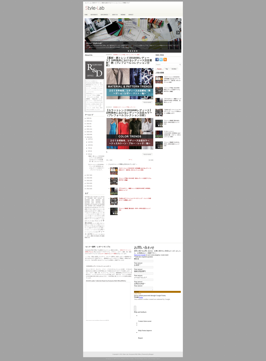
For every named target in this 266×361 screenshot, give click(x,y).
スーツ (93, 215)
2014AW (90, 198)
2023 (88, 123)
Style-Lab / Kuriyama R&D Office (132, 354)
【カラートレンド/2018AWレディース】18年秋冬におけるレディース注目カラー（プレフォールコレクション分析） (129, 113)
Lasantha (131, 358)
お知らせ (87, 211)
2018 (88, 137)
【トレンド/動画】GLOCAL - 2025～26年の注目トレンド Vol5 (172, 144)
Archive (174, 69)
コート (90, 212)
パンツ (95, 225)
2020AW (98, 205)
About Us (115, 14)
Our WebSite (94, 14)
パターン (101, 223)
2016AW (87, 201)
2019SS (90, 205)
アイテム (101, 207)
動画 (97, 236)
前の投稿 (151, 160)
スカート (99, 215)
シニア (86, 214)
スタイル (87, 217)
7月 (89, 148)
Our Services (105, 14)
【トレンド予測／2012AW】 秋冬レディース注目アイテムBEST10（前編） (172, 89)
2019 (88, 134)
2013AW (95, 196)
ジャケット (93, 214)
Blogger (151, 354)
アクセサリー (99, 209)
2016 (88, 178)
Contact (130, 14)
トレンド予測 (121, 54)
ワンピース (96, 234)
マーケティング (95, 228)
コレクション (99, 212)
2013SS (102, 196)
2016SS (98, 201)
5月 (89, 154)
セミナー (101, 217)
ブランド (88, 226)
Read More (147, 102)
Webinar (123, 14)
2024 (88, 121)
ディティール (91, 218)
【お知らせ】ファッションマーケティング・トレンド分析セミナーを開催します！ (172, 111)
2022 (88, 126)
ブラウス (102, 225)
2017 (88, 175)
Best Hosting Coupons (154, 358)
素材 (92, 236)
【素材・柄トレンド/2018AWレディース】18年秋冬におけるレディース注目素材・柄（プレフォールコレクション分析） (129, 62)
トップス (101, 218)
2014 (88, 183)
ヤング (92, 232)
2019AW (102, 204)
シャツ (101, 214)
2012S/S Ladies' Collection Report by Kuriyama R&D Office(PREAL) (106, 281)
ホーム (130, 159)
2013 (88, 186)
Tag (167, 69)
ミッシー (91, 229)
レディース (133, 54)
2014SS (100, 198)
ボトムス (96, 226)
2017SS (98, 203)
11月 (89, 142)
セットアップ (94, 217)
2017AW (87, 203)
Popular (159, 69)
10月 (89, 145)
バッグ (89, 225)
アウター (90, 209)
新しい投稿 (109, 160)
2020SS (87, 207)
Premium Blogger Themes (141, 358)
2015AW (87, 200)
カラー (95, 211)
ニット (94, 223)
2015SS (98, 200)
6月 (89, 151)
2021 (88, 129)
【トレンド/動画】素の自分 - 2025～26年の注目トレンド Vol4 (172, 122)
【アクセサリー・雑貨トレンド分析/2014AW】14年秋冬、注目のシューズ (172, 100)
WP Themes (117, 358)
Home (86, 14)
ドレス (89, 221)
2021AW (94, 207)
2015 (88, 180)
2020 (88, 132)
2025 (88, 118)
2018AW (87, 204)
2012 (88, 188)
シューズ (87, 215)
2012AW (87, 197)
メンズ (97, 229)
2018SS (95, 204)
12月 (89, 139)
